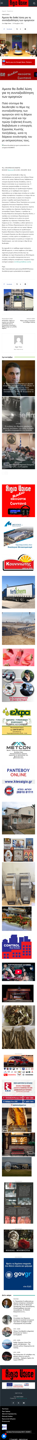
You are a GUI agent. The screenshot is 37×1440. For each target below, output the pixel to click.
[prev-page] (3, 473)
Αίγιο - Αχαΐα (18, 462)
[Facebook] (13, 1403)
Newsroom (11, 170)
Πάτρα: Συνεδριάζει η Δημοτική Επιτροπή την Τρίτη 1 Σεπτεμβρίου (18, 466)
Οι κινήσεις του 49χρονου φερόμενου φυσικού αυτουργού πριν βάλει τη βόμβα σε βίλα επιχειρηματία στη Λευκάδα (18, 428)
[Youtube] (24, 1403)
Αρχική (4, 11)
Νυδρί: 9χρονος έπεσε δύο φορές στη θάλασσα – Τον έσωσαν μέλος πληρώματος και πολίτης (23, 1345)
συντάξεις (17, 262)
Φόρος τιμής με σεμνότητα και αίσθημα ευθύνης (27, 321)
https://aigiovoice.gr (18, 349)
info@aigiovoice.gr (21, 1398)
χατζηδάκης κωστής (25, 262)
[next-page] (6, 473)
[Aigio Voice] (18, 339)
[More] (25, 29)
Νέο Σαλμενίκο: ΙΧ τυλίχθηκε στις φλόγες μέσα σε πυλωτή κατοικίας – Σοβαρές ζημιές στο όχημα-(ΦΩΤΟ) (24, 1357)
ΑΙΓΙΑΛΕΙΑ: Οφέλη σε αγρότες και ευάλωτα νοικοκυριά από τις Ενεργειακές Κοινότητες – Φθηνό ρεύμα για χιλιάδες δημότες (9, 324)
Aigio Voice (8, 23)
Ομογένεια (10, 11)
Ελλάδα (18, 423)
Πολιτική (18, 381)
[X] (18, 1403)
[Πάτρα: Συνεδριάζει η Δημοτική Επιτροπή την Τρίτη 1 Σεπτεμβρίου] (18, 451)
